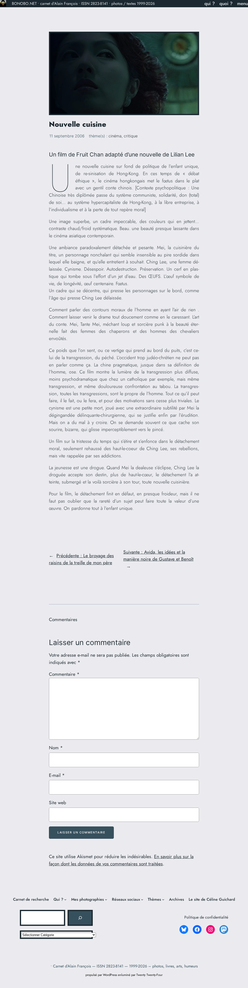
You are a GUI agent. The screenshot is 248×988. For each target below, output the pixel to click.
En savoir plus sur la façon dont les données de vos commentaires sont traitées (121, 860)
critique (131, 136)
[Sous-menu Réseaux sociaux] (142, 899)
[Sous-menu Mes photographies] (106, 899)
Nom (56, 747)
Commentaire (64, 674)
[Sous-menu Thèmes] (163, 899)
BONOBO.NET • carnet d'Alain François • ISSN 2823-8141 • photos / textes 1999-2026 (83, 3)
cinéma (115, 136)
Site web (57, 802)
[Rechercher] (80, 918)
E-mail (57, 775)
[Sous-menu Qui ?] (65, 899)
